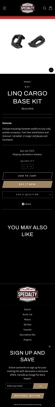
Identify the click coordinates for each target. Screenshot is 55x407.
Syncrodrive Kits (27, 334)
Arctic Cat (27, 314)
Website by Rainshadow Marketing (27, 404)
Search (27, 309)
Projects (28, 340)
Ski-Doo (27, 324)
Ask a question (27, 195)
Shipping (17, 154)
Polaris (27, 319)
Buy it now (27, 184)
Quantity (27, 161)
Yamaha (27, 329)
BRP (27, 87)
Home (27, 82)
